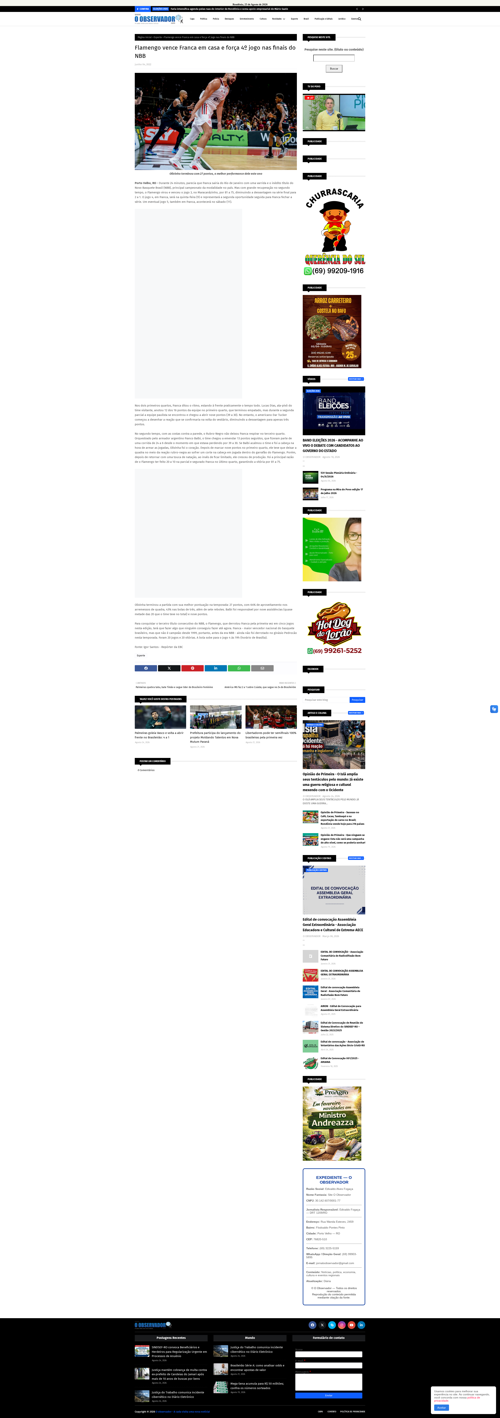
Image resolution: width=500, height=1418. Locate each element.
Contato (332, 1411)
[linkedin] (361, 1325)
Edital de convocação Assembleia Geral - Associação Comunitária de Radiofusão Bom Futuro (340, 991)
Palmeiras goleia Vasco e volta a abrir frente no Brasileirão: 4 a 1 (159, 735)
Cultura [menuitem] (263, 19)
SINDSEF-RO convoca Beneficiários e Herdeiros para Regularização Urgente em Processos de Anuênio (179, 1352)
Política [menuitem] (203, 19)
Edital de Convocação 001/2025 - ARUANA (340, 1060)
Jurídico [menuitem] (342, 19)
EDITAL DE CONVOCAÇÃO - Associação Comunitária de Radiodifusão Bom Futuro (342, 955)
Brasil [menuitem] (306, 19)
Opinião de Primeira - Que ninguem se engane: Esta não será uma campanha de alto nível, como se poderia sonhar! (343, 839)
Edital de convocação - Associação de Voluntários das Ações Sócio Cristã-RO (343, 1043)
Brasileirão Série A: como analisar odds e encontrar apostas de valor (257, 1368)
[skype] (332, 1325)
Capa (320, 1411)
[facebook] (312, 1325)
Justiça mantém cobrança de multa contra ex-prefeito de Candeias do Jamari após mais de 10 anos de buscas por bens (179, 1374)
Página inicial (145, 37)
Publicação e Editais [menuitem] (324, 19)
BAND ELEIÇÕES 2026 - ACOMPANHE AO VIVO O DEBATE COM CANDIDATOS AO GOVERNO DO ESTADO (333, 445)
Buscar (334, 68)
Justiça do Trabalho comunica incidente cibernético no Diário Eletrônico (178, 1395)
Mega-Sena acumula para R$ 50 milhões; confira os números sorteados (257, 1386)
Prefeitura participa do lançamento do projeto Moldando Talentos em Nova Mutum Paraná (215, 737)
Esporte (158, 37)
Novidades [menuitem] (277, 19)
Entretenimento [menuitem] (247, 19)
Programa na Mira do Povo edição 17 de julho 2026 (342, 491)
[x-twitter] (322, 1325)
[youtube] (351, 1325)
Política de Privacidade (352, 1411)
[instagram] (342, 1325)
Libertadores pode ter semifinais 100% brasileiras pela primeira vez (271, 735)
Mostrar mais (355, 379)
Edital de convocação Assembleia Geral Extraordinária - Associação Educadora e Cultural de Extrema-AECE (333, 924)
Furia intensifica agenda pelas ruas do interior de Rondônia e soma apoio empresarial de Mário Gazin (229, 8)
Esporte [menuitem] (294, 19)
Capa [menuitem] (192, 19)
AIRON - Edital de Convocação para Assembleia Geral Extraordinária (341, 1008)
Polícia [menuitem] (216, 19)
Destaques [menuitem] (229, 19)
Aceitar (441, 1407)
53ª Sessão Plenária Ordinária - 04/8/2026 (339, 474)
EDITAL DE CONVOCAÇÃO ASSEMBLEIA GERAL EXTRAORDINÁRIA (342, 972)
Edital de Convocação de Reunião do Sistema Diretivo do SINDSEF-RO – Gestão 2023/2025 (342, 1026)
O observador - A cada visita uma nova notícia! (183, 1411)
